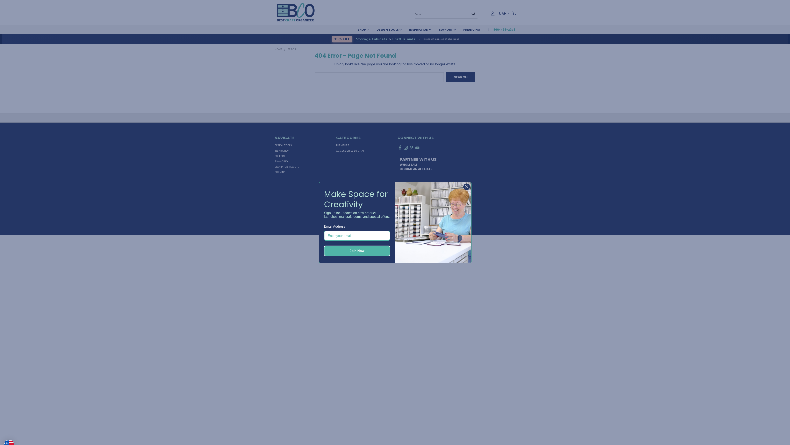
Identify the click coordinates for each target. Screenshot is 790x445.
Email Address (334, 226)
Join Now (357, 251)
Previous (778, 432)
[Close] (467, 187)
